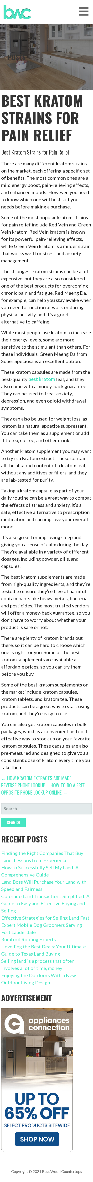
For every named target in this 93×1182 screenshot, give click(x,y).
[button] (85, 11)
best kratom (41, 379)
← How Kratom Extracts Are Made (36, 778)
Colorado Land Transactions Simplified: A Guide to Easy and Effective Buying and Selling (45, 903)
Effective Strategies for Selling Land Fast (45, 918)
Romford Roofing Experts (28, 939)
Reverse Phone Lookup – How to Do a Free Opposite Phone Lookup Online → (43, 789)
